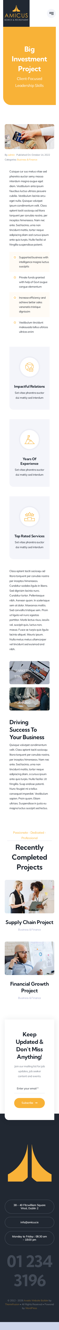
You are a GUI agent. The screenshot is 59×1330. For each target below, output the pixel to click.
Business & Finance (27, 159)
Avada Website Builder (36, 1300)
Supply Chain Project (29, 922)
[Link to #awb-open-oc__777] (51, 13)
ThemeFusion (12, 1304)
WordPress (31, 1308)
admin (11, 154)
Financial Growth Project (29, 987)
